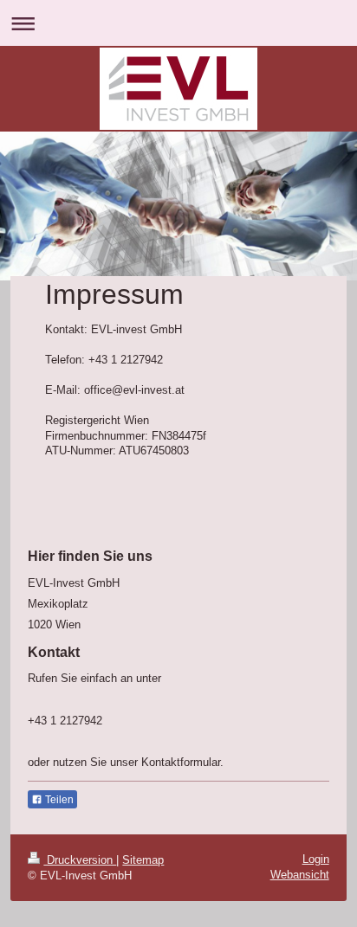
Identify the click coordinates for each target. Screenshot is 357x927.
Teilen (58, 800)
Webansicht (299, 874)
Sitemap (143, 859)
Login (315, 859)
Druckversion (79, 859)
